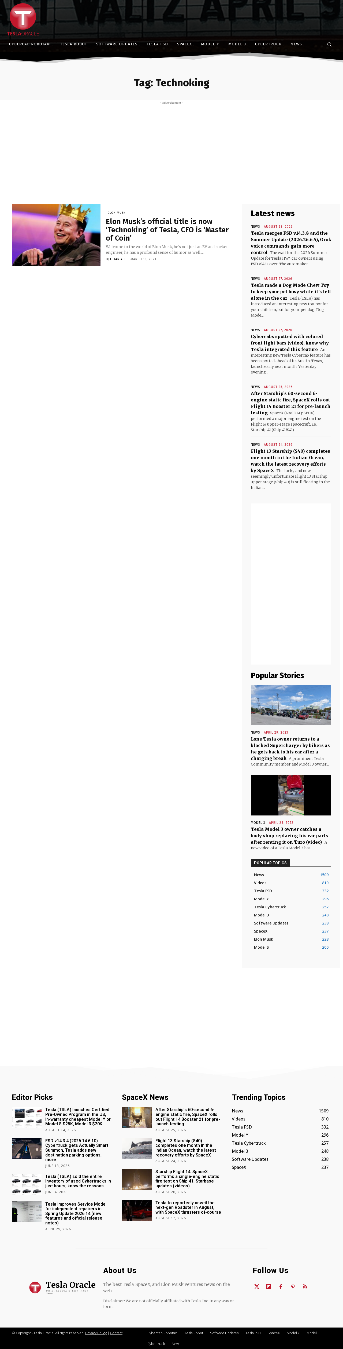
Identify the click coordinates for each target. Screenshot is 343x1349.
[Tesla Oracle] (23, 19)
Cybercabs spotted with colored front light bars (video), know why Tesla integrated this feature (290, 343)
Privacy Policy (96, 1332)
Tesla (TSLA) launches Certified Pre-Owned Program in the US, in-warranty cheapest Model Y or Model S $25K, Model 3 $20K (78, 1116)
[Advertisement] (171, 144)
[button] (329, 44)
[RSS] (305, 1287)
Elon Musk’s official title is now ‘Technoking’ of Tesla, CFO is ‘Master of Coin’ (167, 229)
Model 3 (258, 822)
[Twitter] (256, 1287)
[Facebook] (281, 1287)
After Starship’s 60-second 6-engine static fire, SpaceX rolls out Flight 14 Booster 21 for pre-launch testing (187, 1116)
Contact (116, 1332)
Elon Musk (116, 213)
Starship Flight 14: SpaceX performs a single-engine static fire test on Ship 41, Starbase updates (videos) (187, 1178)
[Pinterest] (293, 1287)
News (255, 226)
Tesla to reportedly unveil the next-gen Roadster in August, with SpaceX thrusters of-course (188, 1207)
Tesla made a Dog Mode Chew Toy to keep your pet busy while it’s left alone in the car (291, 291)
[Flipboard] (268, 1287)
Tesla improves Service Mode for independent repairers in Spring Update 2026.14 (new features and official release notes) (75, 1213)
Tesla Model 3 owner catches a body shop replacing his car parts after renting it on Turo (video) (289, 835)
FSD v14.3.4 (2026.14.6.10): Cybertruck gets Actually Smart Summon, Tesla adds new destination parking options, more (76, 1150)
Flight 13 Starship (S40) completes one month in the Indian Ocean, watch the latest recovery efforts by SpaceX (185, 1148)
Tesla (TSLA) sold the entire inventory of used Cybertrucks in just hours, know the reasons (78, 1181)
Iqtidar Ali (116, 259)
